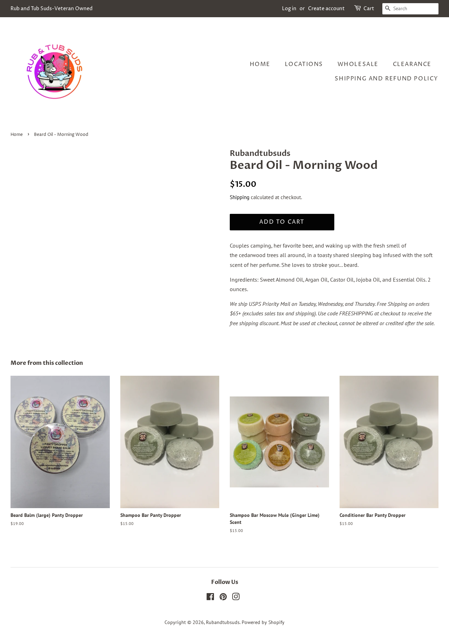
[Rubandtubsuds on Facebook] (210, 598)
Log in (289, 8)
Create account (326, 8)
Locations (304, 64)
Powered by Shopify (263, 622)
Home (260, 64)
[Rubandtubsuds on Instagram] (236, 598)
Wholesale (357, 64)
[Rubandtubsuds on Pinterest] (223, 598)
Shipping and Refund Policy (386, 79)
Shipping (239, 197)
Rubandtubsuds (223, 622)
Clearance (412, 64)
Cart (368, 8)
